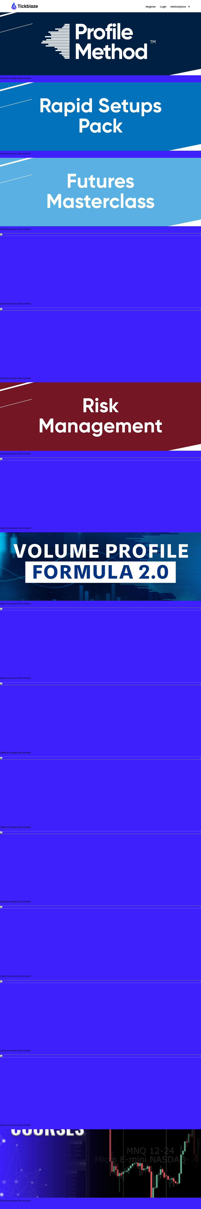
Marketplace (178, 6)
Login (163, 6)
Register (151, 6)
